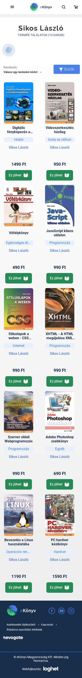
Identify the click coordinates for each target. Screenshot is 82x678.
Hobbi (18, 139)
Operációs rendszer (19, 552)
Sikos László (18, 147)
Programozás (59, 243)
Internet (18, 346)
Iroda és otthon (59, 139)
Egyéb (60, 449)
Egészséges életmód (19, 243)
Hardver (60, 552)
